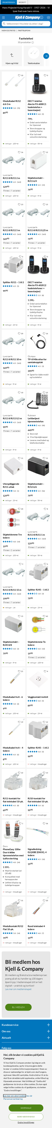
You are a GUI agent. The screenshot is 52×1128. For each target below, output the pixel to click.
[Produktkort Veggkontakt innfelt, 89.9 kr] (38, 679)
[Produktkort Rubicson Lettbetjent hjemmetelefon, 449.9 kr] (38, 401)
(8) (43, 295)
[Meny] (3, 17)
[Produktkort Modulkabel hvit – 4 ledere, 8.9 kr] (13, 730)
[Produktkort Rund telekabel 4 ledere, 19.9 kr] (38, 909)
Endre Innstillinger (26, 1122)
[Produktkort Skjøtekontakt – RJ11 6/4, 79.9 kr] (38, 160)
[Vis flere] (46, 56)
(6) (18, 755)
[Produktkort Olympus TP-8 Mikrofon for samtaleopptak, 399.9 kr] (38, 342)
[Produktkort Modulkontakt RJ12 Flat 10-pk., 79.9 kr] (13, 909)
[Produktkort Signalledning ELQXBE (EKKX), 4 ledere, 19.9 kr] (38, 832)
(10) (43, 859)
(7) (43, 933)
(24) (18, 862)
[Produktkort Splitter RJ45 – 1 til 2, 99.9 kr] (38, 730)
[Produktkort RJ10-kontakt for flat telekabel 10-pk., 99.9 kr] (38, 781)
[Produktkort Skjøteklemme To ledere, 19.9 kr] (38, 624)
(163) (19, 182)
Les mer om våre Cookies (14, 1096)
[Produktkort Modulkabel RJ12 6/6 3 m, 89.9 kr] (13, 83)
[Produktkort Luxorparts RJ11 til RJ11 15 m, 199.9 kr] (13, 572)
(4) (18, 704)
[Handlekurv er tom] (48, 17)
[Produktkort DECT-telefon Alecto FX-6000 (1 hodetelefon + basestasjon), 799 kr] (38, 83)
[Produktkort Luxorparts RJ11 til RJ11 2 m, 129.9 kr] (13, 160)
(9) (43, 114)
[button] (32, 42)
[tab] (9, 2)
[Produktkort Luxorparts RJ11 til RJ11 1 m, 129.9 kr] (38, 517)
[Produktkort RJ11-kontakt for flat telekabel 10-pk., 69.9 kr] (13, 781)
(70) (18, 108)
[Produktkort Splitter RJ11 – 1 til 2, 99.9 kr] (13, 265)
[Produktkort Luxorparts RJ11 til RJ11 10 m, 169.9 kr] (13, 342)
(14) (18, 542)
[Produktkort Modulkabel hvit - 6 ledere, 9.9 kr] (13, 679)
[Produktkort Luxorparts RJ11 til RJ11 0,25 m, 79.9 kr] (38, 213)
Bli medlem (18, 1007)
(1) (18, 491)
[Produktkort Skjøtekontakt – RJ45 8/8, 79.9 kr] (13, 624)
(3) (43, 366)
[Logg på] (41, 17)
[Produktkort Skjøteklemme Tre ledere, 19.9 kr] (13, 517)
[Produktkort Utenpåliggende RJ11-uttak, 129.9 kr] (13, 466)
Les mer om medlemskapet (18, 989)
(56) (43, 491)
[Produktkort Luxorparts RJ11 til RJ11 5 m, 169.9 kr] (13, 213)
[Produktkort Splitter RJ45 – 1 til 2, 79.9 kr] (38, 572)
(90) (43, 425)
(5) (18, 286)
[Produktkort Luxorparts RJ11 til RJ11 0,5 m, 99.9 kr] (13, 401)
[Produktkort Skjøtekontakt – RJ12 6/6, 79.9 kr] (38, 466)
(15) (43, 185)
